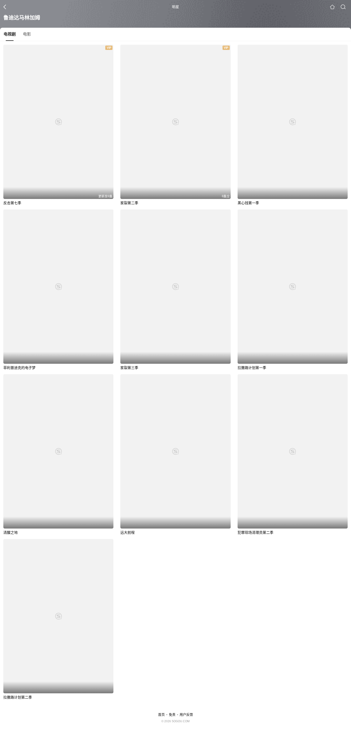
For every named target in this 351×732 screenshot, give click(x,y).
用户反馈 (186, 714)
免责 (172, 714)
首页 (161, 714)
